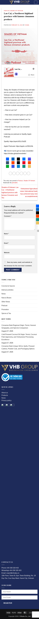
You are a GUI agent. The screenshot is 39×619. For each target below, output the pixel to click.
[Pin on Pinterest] (25, 173)
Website (7, 252)
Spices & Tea (6, 313)
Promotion (5, 309)
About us (5, 392)
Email (6, 243)
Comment (7, 216)
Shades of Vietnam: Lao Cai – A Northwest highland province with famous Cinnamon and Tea (10, 192)
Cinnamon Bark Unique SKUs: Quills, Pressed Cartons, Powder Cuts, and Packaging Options (18, 347)
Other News (6, 302)
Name (6, 233)
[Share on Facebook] (14, 173)
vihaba (27, 25)
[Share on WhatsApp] (10, 173)
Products (5, 395)
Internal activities (7, 290)
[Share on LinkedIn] (28, 173)
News (4, 294)
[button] (35, 2)
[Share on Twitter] (17, 173)
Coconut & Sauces (8, 286)
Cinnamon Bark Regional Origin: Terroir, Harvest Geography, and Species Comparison (19, 326)
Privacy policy (6, 400)
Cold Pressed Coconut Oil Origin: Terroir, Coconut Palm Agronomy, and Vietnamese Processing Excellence (19, 337)
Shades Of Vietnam (16, 10)
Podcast (4, 305)
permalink (15, 182)
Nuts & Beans (6, 298)
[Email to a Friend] (21, 173)
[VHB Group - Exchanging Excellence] (20, 2)
